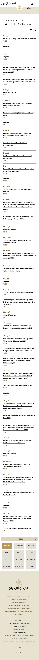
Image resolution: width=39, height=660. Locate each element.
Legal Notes (19, 650)
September (31, 559)
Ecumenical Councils (19, 602)
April (7, 552)
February (19, 546)
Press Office (19, 620)
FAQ (19, 647)
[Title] (35, 30)
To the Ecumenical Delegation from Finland (18, 292)
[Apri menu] (36, 4)
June (31, 552)
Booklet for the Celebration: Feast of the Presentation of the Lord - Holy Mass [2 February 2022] (17, 518)
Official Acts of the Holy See (19, 605)
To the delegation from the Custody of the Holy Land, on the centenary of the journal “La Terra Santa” (19, 302)
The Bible (19, 593)
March (31, 546)
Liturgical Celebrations (19, 639)
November (19, 566)
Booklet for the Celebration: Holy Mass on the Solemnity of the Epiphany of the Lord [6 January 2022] (19, 69)
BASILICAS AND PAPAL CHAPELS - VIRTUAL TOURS (19, 636)
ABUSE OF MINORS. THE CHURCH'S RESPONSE (19, 611)
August (19, 559)
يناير (5, 11)
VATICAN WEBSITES (19, 629)
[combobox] (19, 539)
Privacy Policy (20, 655)
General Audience (9, 92)
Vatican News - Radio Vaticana (20, 623)
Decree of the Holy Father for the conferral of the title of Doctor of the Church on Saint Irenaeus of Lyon (18, 360)
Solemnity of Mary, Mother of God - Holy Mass (19, 39)
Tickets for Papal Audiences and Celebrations (19, 642)
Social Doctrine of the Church (19, 608)
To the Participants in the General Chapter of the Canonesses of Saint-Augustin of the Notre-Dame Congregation (18, 406)
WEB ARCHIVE (19, 614)
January (6, 546)
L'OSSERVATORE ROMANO (19, 626)
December (31, 566)
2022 (2, 11)
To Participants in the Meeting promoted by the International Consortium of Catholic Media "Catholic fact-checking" (18, 479)
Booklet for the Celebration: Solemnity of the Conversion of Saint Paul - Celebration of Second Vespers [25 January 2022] (18, 376)
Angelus (6, 46)
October (6, 566)
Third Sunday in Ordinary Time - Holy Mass (18, 385)
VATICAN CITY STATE (20, 633)
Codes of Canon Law (19, 599)
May (18, 552)
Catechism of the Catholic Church (19, 596)
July (7, 559)
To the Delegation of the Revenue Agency (17, 528)
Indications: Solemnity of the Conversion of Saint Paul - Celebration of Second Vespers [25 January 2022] (19, 255)
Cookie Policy (19, 652)
